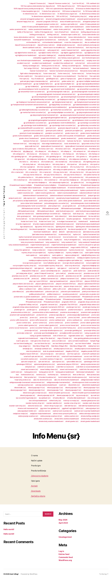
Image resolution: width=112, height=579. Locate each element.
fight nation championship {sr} (30, 73)
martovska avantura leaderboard (56, 247)
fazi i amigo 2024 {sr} (31, 68)
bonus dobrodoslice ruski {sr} (24, 37)
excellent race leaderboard (41, 63)
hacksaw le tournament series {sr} (53, 141)
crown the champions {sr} (73, 42)
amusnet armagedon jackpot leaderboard (60, 19)
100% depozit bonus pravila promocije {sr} (29, 8)
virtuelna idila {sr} (59, 398)
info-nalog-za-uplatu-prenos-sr (88, 169)
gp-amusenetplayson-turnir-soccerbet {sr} (34, 89)
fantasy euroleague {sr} (31, 66)
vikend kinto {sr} (74, 385)
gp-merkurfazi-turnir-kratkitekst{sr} (86, 110)
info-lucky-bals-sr (59, 164)
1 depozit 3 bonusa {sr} (37, 3)
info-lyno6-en (72, 164)
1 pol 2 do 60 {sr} (78, 3)
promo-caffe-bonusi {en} (90, 317)
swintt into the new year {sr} (89, 369)
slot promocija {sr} (46, 354)
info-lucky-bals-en (29, 164)
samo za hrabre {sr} (59, 341)
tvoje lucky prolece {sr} (23, 380)
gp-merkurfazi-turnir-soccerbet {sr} (33, 112)
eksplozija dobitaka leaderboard (88, 55)
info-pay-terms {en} (60, 172)
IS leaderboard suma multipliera (45, 185)
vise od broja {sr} (93, 398)
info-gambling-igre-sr (53, 156)
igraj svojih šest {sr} (32, 146)
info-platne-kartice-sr (43, 177)
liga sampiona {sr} (26, 227)
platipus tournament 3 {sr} (90, 278)
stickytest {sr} (30, 367)
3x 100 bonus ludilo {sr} (91, 11)
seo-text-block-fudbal (83, 343)
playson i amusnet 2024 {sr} (66, 284)
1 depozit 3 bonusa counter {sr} (59, 3)
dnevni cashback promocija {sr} (88, 45)
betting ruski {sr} (53, 34)
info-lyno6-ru (83, 164)
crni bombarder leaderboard (52, 42)
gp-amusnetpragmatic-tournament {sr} (85, 92)
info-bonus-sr (56, 154)
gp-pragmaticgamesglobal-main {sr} (54, 118)
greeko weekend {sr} (68, 138)
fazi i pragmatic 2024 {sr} (50, 68)
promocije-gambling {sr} (73, 330)
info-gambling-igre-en (19, 156)
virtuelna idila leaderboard (76, 398)
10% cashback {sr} (92, 3)
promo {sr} (34, 317)
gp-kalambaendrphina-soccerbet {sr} (86, 105)
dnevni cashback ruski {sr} (32, 47)
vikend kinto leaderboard (90, 385)
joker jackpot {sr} (54, 206)
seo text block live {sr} (42, 343)
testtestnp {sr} (53, 375)
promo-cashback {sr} (91, 320)
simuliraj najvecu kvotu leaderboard (87, 349)
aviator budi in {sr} (56, 27)
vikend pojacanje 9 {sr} (91, 390)
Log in (61, 551)
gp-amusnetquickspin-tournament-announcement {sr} (80, 97)
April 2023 (63, 523)
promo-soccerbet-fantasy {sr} (88, 328)
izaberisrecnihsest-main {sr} (89, 193)
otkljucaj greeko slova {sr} (90, 268)
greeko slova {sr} (93, 136)
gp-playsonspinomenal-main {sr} (87, 112)
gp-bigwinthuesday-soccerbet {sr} (43, 99)
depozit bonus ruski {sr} (46, 45)
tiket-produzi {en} (93, 375)
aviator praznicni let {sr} (18, 29)
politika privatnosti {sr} (37, 294)
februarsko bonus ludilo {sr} (89, 71)
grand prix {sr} (51, 128)
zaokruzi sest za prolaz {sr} (62, 411)
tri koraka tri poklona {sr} (47, 377)
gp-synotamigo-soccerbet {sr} (88, 123)
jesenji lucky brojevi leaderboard (68, 198)
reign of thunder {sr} (64, 338)
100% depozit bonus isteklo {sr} (88, 6)
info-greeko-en (69, 156)
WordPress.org (65, 560)
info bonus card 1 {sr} (45, 149)
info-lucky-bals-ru (44, 164)
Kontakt (34, 486)
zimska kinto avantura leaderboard (66, 419)
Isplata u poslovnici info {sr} (89, 190)
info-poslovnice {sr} (92, 177)
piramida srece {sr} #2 (91, 273)
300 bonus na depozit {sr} (71, 11)
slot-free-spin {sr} (73, 354)
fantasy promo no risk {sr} (51, 66)
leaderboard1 (83, 221)
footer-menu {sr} (78, 73)
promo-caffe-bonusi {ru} (19, 320)
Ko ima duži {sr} (94, 216)
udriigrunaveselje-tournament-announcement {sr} (27, 382)
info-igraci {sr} (20, 159)
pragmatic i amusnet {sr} (49, 304)
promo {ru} (24, 317)
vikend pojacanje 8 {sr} (73, 390)
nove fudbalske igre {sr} (51, 263)
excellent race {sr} (23, 63)
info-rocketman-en (20, 180)
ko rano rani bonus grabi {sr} (39, 219)
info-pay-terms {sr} (92, 172)
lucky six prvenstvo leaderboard (32, 242)
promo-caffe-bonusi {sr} (38, 320)
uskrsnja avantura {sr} (25, 385)
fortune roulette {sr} (25, 76)
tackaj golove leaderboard (65, 372)
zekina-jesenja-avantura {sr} (28, 416)
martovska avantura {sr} (34, 247)
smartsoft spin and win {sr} (33, 356)
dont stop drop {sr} (92, 47)
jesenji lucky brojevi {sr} (46, 198)
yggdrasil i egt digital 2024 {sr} (72, 408)
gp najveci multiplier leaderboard (88, 81)
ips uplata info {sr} (77, 182)
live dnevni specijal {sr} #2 (57, 229)
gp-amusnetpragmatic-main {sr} (58, 92)
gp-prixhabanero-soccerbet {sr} (35, 123)
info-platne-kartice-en (91, 175)
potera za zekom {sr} (49, 297)
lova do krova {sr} (54, 237)
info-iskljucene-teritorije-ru (57, 159)
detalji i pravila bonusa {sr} (66, 45)
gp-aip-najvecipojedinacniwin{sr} (87, 84)
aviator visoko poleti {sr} (62, 29)
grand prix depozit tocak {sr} (68, 128)
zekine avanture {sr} (71, 416)
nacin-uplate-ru (44, 255)
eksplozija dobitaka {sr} (66, 55)
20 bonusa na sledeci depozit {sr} (87, 8)
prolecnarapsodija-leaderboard (78, 315)
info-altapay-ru (53, 151)
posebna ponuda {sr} (70, 294)
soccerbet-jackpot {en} (73, 359)
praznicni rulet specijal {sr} (90, 312)
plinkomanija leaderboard (90, 289)
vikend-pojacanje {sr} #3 (65, 395)
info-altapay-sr (66, 151)
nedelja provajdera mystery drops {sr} (42, 260)
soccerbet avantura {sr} (29, 359)
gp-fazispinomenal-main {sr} (62, 102)
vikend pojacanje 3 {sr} (73, 387)
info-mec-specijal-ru (44, 167)
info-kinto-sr (34, 162)
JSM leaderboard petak (50, 208)
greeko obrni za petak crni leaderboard (71, 136)
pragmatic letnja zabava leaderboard (26, 307)
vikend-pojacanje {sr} (27, 395)
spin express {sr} (58, 362)
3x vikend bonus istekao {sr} (89, 14)
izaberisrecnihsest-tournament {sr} (35, 195)
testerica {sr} (41, 375)
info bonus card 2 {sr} (63, 149)
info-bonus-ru (44, 154)
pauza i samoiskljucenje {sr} (50, 271)
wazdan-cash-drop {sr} (17, 406)
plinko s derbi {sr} (44, 289)
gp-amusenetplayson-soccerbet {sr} (54, 86)
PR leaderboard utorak (34, 302)
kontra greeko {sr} (57, 219)
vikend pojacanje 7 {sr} (55, 390)
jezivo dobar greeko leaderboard (70, 201)
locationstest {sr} (65, 234)
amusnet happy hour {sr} (25, 21)
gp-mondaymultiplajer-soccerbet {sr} (61, 112)
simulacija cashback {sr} (43, 349)
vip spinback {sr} (45, 398)
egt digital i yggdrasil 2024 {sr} (71, 53)
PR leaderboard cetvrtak (90, 297)
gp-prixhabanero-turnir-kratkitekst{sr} (62, 123)
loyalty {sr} (58, 240)
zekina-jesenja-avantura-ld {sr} (51, 416)
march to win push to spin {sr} (88, 245)
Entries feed (64, 554)
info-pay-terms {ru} (77, 172)
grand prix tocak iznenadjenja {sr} (31, 133)
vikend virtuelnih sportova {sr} (59, 393)
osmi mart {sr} (74, 268)
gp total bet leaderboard (22, 84)
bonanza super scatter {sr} (70, 34)
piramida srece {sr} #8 (21, 278)
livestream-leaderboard (42, 232)
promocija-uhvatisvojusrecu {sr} (51, 330)
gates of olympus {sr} (68, 79)
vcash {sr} (62, 385)
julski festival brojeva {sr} (65, 211)
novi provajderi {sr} (92, 263)
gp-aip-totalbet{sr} (32, 86)
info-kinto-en (94, 159)
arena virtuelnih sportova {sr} (70, 21)
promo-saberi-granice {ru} (27, 325)
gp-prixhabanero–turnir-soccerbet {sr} (85, 120)
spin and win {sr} (44, 362)
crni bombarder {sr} (33, 42)
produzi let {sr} (42, 315)
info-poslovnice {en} (60, 177)
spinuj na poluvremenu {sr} (90, 364)
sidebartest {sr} (93, 346)
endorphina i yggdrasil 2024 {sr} (44, 58)
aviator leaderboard (92, 27)
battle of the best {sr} (25, 32)
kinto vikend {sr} (61, 216)
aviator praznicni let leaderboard (40, 29)
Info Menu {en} (94, 149)
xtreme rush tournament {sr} (28, 408)
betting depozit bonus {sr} (90, 32)
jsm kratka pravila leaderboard (88, 206)
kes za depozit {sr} (92, 214)
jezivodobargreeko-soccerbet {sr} (56, 203)
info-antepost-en (80, 151)
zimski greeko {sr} (71, 421)
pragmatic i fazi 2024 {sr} (69, 304)
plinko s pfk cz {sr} (59, 289)
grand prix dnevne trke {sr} (89, 128)
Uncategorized (65, 537)
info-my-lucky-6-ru (92, 167)
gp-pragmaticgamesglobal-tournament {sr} (84, 118)
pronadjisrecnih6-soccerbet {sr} (71, 333)
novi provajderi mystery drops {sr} (50, 265)
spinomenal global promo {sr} (44, 364)
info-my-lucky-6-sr (19, 169)
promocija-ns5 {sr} (31, 330)
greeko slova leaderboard (50, 138)
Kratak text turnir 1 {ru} (29, 221)
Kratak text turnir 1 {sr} (47, 221)
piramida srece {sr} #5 (56, 276)
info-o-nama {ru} (31, 172)
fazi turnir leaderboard (81, 68)
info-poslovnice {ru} (76, 177)
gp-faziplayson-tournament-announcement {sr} (33, 102)
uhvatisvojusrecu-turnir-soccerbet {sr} (85, 382)
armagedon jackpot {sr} (91, 21)
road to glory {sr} (22, 341)
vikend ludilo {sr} (20, 387)
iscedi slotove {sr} (93, 188)
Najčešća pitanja (38, 496)
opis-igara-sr (62, 268)
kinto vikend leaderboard (77, 216)
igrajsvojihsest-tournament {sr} (52, 146)
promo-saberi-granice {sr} (48, 325)
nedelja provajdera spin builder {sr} (70, 260)
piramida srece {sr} (75, 273)
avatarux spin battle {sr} (69, 24)
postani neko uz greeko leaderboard (27, 297)
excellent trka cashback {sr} (63, 63)
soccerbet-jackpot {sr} (91, 359)
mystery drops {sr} (92, 250)
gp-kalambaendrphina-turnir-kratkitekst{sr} (51, 107)
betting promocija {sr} (37, 34)
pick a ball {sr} (61, 273)
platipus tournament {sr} (49, 278)
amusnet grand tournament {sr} (88, 19)
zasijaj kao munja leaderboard (40, 413)
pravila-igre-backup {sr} (91, 307)
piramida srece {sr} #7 (91, 276)
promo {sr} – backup (47, 317)
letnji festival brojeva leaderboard (87, 224)
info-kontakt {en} (47, 162)
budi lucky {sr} (63, 40)
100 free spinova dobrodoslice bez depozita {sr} (38, 6)
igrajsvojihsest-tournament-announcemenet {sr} (82, 146)
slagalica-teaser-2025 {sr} (29, 354)
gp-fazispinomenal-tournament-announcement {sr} (29, 105)
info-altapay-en (40, 151)
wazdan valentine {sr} (54, 403)
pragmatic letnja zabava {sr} (89, 304)
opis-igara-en (39, 268)
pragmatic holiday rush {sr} (28, 304)
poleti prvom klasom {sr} (90, 291)
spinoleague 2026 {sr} (24, 364)
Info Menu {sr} (28, 151)
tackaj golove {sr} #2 (46, 372)
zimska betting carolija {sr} (90, 416)
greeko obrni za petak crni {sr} (44, 136)
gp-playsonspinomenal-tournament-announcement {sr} (79, 115)
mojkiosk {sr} (94, 247)
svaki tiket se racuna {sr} (65, 367)
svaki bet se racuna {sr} (45, 367)
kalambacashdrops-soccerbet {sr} (48, 214)
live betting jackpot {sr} (19, 229)
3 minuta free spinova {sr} (51, 11)
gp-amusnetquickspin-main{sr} (88, 94)
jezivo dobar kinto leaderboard (31, 203)
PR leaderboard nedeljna (34, 299)
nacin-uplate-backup (92, 252)
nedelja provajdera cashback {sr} (63, 258)
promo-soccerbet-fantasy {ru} (65, 328)
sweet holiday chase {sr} (49, 369)
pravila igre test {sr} (73, 307)
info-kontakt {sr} (75, 162)
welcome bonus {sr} (35, 406)
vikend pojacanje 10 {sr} (36, 387)
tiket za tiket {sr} (79, 375)
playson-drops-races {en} (52, 286)
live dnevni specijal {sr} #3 (77, 229)
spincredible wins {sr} (74, 362)
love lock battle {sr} (45, 240)
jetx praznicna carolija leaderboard (25, 201)
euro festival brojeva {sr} (90, 58)
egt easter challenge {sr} (47, 55)
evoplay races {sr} (93, 60)
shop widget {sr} (25, 346)
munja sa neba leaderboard (57, 250)
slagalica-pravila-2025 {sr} (90, 351)
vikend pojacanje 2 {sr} (55, 387)
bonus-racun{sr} (93, 37)
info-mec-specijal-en (27, 167)
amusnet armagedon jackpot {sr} (32, 19)
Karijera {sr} (66, 214)
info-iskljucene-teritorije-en (36, 159)
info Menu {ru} (16, 151)
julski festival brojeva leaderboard (87, 211)
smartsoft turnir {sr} (52, 356)
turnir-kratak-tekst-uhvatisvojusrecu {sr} (72, 377)
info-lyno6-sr (94, 164)
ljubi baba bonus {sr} (74, 232)
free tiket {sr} (82, 76)
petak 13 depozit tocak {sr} (44, 273)
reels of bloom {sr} (59, 336)
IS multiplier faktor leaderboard (30, 188)
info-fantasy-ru (81, 154)
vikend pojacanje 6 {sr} (37, 390)
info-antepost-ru (93, 151)
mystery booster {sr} (76, 250)
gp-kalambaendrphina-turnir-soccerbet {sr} (84, 107)
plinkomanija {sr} (74, 289)
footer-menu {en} (49, 73)
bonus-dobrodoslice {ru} (77, 37)
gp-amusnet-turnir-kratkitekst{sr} (63, 89)
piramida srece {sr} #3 (20, 276)
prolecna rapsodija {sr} (57, 315)
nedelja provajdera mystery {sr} (88, 258)
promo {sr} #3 (61, 317)
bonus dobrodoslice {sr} (90, 34)
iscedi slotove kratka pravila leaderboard (63, 190)
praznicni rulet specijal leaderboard (22, 315)
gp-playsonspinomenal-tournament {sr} (44, 115)
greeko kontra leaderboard (22, 136)
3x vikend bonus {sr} (30, 14)
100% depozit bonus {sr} (66, 6)
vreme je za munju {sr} (71, 400)
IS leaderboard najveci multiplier (21, 185)
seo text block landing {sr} (23, 343)
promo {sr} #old (74, 317)
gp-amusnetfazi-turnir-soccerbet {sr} (31, 92)
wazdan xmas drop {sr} (72, 403)
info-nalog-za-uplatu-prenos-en (40, 169)
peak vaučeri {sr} (80, 271)
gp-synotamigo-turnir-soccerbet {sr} (63, 125)
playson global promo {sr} (45, 284)
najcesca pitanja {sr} (72, 255)
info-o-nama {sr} (45, 172)
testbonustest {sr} (27, 375)
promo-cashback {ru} (74, 320)
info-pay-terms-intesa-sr (73, 175)
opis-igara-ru (50, 268)
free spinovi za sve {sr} (43, 76)
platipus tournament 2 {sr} (69, 278)
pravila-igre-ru (32, 310)
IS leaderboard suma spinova (68, 185)
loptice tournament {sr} (91, 234)
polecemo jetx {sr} (52, 291)
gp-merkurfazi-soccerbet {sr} (61, 110)
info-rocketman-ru (35, 180)
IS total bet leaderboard (76, 188)
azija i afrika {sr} (78, 29)
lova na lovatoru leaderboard (89, 237)
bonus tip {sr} (41, 37)
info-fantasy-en (68, 154)
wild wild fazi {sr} (70, 406)
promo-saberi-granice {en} (89, 323)
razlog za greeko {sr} (92, 333)
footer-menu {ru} (64, 73)
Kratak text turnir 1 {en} (91, 219)
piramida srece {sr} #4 (38, 276)
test (98, 372)
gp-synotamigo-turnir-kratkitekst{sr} (34, 125)
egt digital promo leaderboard (25, 55)
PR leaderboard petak (53, 299)
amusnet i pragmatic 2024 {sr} (47, 21)
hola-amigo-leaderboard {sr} (52, 143)
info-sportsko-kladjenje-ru (90, 180)
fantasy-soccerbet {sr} (91, 66)
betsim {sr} (75, 32)
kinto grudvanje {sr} (24, 216)
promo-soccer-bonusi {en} (69, 325)
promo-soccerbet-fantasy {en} (41, 328)
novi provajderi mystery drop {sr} (24, 265)
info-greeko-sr (94, 156)
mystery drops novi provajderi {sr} (34, 252)
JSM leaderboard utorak (26, 211)
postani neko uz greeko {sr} (89, 294)
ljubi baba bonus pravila (91, 232)
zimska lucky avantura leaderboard (51, 421)
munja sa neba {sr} (38, 250)
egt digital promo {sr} (91, 53)
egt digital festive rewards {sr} (25, 53)
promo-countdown (71, 323)
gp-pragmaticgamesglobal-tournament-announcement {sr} (49, 120)
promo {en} (95, 315)
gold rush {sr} (54, 81)
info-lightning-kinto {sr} (91, 162)
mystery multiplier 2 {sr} (74, 252)
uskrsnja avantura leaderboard (46, 385)
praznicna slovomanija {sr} (69, 312)
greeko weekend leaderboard (88, 138)
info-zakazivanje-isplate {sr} (59, 182)
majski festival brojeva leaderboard (63, 245)
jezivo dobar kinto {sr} (91, 201)
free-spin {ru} (24, 79)
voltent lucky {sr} (55, 400)
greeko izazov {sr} (71, 133)
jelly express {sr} (30, 198)
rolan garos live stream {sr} (40, 341)
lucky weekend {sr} (52, 242)
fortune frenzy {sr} (92, 73)
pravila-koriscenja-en (58, 310)
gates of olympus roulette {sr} (88, 79)
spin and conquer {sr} (28, 362)
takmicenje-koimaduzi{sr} (85, 372)
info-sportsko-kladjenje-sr (37, 182)
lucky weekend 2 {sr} (69, 242)
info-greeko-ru (81, 156)
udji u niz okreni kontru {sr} (42, 380)
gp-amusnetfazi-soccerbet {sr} (88, 89)
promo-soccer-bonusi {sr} (18, 328)
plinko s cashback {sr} (91, 286)
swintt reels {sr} (16, 372)
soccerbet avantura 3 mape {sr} (51, 359)
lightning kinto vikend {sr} (65, 227)
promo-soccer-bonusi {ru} (90, 325)
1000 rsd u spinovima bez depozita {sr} (60, 8)
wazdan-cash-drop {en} (91, 403)
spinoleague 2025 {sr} (91, 362)
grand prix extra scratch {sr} (33, 130)
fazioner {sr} (95, 68)
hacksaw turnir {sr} (20, 143)
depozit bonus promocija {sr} (25, 45)
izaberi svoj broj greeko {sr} (45, 193)
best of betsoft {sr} (62, 32)
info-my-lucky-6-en (77, 167)
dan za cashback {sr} (92, 42)
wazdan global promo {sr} (90, 400)
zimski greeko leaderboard (89, 421)
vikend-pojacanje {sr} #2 (45, 395)
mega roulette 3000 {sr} (79, 247)
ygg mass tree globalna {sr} (50, 408)
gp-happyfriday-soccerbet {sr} (60, 105)
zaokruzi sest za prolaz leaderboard (86, 411)
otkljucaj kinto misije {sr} (30, 271)
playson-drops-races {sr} (73, 286)
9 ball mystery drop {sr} (78, 16)
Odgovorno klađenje (39, 476)
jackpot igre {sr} (93, 195)
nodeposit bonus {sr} (92, 260)
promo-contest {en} (24, 323)
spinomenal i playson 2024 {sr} (68, 364)
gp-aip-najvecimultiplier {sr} (64, 84)
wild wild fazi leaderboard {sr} (88, 406)
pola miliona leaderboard (34, 291)
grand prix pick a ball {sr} (54, 130)
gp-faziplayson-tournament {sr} (88, 99)
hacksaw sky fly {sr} (74, 141)
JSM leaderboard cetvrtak (30, 208)
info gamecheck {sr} (80, 149)
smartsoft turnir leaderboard (72, 356)
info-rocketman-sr (50, 180)
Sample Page (94, 341)
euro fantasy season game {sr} (69, 58)
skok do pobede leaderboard (53, 351)
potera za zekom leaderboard (69, 297)
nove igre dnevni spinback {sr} (73, 263)
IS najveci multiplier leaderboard (54, 188)
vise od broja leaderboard (38, 400)
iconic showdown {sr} (71, 143)
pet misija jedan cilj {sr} (24, 273)
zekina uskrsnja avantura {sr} (89, 413)
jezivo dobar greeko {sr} (47, 201)
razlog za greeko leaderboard (40, 336)
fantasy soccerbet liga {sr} (71, 66)
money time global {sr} (22, 250)
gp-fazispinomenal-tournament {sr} (86, 102)
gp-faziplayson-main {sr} (66, 99)
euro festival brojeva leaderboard (29, 60)
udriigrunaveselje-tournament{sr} (58, 382)
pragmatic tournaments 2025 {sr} (52, 307)
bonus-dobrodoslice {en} (57, 37)
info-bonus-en (32, 154)
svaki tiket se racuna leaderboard (87, 367)
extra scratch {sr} (93, 63)
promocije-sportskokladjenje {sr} (46, 333)
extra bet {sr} (80, 63)
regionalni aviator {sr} (75, 336)
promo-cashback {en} (57, 320)
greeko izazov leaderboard (89, 133)
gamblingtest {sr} (52, 79)
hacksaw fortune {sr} (30, 141)
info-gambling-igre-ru (36, 156)
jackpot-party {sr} (15, 198)
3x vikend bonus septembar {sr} (42, 16)
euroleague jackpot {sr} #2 (52, 60)
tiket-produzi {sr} (30, 377)
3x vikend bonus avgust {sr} (67, 14)
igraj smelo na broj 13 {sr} (90, 143)
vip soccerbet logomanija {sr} (26, 398)
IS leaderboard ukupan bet (90, 185)
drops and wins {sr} (38, 50)
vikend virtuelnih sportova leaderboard (85, 393)
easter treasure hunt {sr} (70, 50)
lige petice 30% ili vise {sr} (44, 227)
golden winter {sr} (68, 81)
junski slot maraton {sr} (26, 214)
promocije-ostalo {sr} (24, 333)
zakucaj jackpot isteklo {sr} (26, 411)
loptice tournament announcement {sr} (32, 237)
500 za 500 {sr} (62, 16)
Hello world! (9, 529)
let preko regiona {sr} (23, 224)
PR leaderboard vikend (52, 302)
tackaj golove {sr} (30, 372)
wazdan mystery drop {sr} (35, 403)
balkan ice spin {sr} (92, 29)
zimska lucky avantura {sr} (90, 419)
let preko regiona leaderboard (43, 224)
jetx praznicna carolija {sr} (90, 198)
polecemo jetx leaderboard (70, 291)
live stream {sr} (94, 229)
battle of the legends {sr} (44, 32)
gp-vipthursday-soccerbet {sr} (88, 125)
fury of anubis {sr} (37, 79)
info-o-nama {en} (17, 172)
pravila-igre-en (19, 310)
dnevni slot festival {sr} (75, 47)
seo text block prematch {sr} (63, 343)
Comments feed (66, 557)
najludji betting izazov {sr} (90, 255)
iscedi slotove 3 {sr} (40, 190)
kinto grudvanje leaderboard (43, 216)
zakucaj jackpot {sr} (92, 408)
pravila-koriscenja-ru (75, 310)
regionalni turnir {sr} (92, 336)
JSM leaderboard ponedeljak (71, 208)
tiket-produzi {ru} (16, 377)
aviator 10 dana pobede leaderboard (35, 27)
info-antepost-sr (19, 154)
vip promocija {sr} (82, 395)
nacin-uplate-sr (57, 255)
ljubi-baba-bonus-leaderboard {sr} (44, 234)
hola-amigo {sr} (34, 143)
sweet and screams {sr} (29, 369)
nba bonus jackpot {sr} (42, 258)
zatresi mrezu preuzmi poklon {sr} (65, 413)
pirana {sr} (35, 278)
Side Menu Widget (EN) (41, 346)
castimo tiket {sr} (76, 40)
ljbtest (55, 232)
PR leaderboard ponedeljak (72, 299)
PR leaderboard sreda (91, 299)
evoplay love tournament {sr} (74, 60)
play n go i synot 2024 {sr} (38, 281)
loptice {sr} (77, 234)
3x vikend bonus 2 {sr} (47, 14)
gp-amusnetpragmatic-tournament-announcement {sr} (56, 94)
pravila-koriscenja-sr (92, 310)
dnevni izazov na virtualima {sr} (54, 47)
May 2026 (63, 520)
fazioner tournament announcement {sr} (63, 71)
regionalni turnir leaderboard (28, 338)
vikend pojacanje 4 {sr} (91, 387)
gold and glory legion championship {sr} (34, 81)
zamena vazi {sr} (44, 411)
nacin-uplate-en (31, 255)
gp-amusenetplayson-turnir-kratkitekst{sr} (84, 86)
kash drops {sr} (78, 214)
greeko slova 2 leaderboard (28, 138)
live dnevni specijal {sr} (37, 229)
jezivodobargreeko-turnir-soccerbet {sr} (32, 206)
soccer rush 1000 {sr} (91, 356)
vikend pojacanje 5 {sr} (18, 390)
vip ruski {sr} (95, 395)
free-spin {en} (94, 76)
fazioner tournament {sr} (38, 71)
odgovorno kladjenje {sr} (90, 265)
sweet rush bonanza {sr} (68, 369)
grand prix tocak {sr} (92, 130)
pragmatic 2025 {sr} (69, 302)
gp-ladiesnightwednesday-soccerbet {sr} (34, 110)
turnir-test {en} (94, 377)
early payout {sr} (53, 50)
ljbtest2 (61, 232)
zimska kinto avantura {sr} (43, 419)
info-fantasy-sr (94, 154)
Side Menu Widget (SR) (78, 346)
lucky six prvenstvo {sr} (91, 240)
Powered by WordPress (29, 574)
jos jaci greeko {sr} (69, 206)
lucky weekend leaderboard (18, 245)
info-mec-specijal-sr (61, 167)
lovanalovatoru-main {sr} (27, 240)
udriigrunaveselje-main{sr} (90, 380)
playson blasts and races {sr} (23, 284)
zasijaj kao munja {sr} (20, 413)
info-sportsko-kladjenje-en (69, 180)
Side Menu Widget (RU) (59, 346)
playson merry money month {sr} (29, 286)
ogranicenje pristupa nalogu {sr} (21, 268)
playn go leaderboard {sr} (59, 281)
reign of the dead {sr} (47, 338)
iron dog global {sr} (92, 182)
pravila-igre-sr (44, 310)
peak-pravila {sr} (93, 271)
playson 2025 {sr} (76, 281)
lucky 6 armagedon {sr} (72, 240)
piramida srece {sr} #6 (74, 276)
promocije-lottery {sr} (91, 330)
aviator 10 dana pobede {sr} (89, 24)
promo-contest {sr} (56, 323)
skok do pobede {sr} (33, 351)
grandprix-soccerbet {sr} (54, 133)
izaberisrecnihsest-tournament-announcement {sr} (68, 195)
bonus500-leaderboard (22, 40)
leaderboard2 (94, 221)
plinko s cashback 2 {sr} (27, 289)
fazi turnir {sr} (66, 68)
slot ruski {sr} (60, 354)
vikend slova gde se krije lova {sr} (35, 393)
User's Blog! (4, 196)
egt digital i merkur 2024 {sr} (48, 53)
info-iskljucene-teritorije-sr (78, 159)
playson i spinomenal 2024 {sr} (88, 284)
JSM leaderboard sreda (91, 208)
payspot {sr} (67, 271)
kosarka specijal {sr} (74, 219)
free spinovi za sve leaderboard (64, 76)
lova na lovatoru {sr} (70, 237)
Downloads (36, 491)
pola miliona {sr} (18, 291)
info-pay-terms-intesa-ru (53, 175)
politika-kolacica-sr (54, 294)
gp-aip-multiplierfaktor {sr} (43, 84)
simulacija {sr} (27, 349)
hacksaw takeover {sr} (91, 141)
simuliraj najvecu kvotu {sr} (63, 349)
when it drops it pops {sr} (53, 406)
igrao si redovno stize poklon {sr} (24, 149)
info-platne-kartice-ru (25, 177)
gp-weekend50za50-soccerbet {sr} (31, 128)
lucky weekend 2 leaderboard (89, 242)
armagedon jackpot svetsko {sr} (47, 24)
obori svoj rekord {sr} (72, 265)
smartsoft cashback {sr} (90, 354)
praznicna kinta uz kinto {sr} (21, 312)
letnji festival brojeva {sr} (65, 224)
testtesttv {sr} (66, 375)
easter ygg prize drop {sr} (90, 50)
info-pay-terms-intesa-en (33, 175)
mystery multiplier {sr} (56, 252)
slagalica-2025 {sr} (72, 351)
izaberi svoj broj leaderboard (67, 193)
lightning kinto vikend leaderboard (87, 227)
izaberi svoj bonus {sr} (25, 193)
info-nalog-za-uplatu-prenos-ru (64, 169)
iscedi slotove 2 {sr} (24, 190)
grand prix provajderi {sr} (74, 130)
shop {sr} (96, 343)
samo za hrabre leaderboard (78, 341)
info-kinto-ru (23, 162)
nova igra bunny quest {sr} (32, 263)
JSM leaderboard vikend (45, 211)
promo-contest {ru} (40, 323)
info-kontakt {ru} (61, 162)
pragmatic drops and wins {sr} (88, 302)
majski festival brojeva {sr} (40, 245)
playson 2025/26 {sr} (92, 281)
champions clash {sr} (92, 40)
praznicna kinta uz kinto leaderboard (45, 312)
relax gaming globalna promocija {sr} (86, 338)
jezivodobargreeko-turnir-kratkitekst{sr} (85, 203)
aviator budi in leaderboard (74, 27)
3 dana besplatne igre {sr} (30, 11)
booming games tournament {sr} (44, 40)
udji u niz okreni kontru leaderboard (66, 380)
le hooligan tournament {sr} (66, 221)
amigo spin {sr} (94, 16)
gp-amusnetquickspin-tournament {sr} (45, 97)
